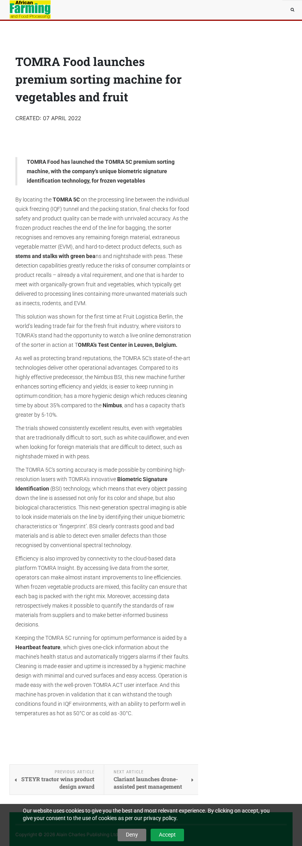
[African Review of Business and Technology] (33, 10)
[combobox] (292, 10)
